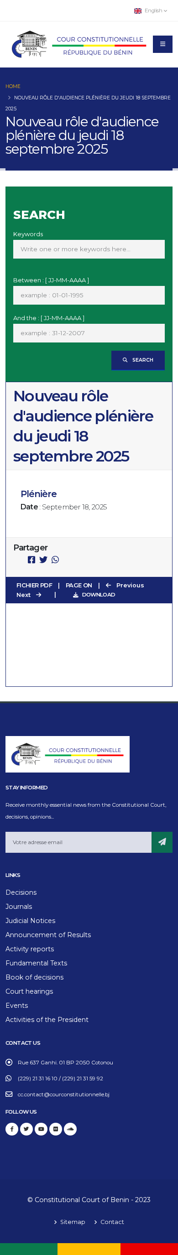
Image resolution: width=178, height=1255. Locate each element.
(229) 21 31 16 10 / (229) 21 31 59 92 (60, 1078)
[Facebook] (11, 1129)
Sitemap (72, 1222)
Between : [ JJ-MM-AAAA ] (51, 280)
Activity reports (29, 949)
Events (16, 1005)
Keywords (28, 234)
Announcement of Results (48, 935)
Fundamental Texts (36, 963)
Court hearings (29, 991)
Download (98, 594)
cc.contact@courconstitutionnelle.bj (64, 1094)
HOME (13, 86)
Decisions (21, 892)
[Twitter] (26, 1129)
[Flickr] (55, 1129)
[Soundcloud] (70, 1129)
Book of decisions (34, 977)
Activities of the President (47, 1020)
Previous (129, 585)
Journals (18, 906)
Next (24, 594)
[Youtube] (41, 1129)
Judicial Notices (30, 921)
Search (142, 360)
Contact (111, 1222)
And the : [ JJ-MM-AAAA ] (48, 318)
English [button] (153, 10)
